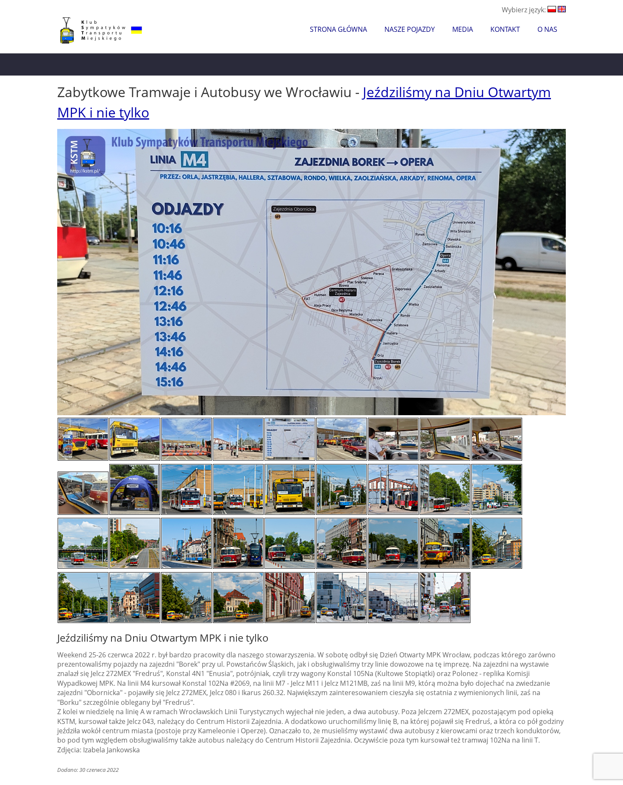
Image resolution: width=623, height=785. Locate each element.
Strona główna (338, 29)
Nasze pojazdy (409, 29)
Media (462, 29)
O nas (547, 29)
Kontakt (505, 29)
